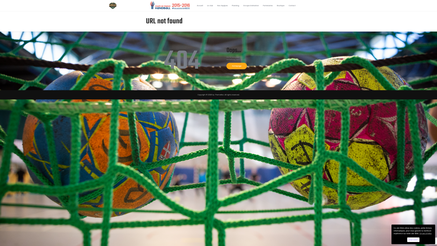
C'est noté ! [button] (413, 240)
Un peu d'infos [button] (425, 233)
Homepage (236, 66)
